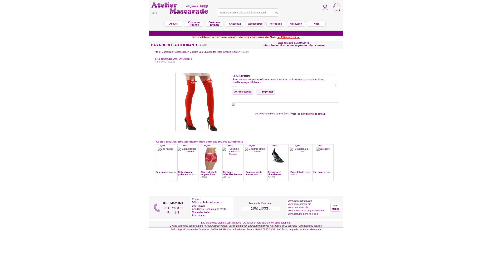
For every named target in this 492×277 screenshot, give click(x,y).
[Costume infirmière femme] (233, 162)
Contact (196, 199)
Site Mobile (335, 207)
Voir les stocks (242, 91)
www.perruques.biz (298, 207)
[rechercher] (276, 12)
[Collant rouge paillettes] (188, 162)
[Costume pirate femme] (255, 162)
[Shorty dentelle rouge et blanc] (210, 162)
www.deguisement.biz (299, 204)
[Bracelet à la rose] (300, 162)
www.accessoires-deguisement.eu (306, 210)
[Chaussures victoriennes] (278, 162)
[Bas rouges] (165, 162)
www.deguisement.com (300, 200)
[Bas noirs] (322, 162)
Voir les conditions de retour (308, 113)
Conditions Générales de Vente (209, 209)
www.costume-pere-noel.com (303, 214)
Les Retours (198, 205)
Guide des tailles (201, 212)
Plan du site (198, 215)
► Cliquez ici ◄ (288, 37)
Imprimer (267, 91)
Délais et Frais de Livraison (207, 202)
